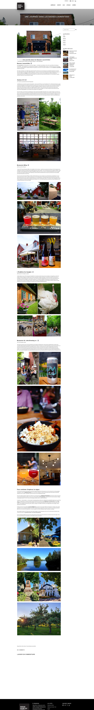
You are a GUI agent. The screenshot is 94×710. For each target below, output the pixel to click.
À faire (64, 42)
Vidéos (64, 44)
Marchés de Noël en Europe (73, 51)
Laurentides (30, 61)
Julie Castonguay (39, 61)
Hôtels (64, 40)
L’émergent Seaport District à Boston (73, 58)
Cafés (64, 36)
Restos (64, 38)
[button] (28, 114)
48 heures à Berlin (71, 75)
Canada (26, 61)
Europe (49, 708)
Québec (33, 61)
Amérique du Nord (21, 61)
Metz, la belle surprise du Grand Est (72, 64)
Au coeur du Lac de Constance (72, 69)
